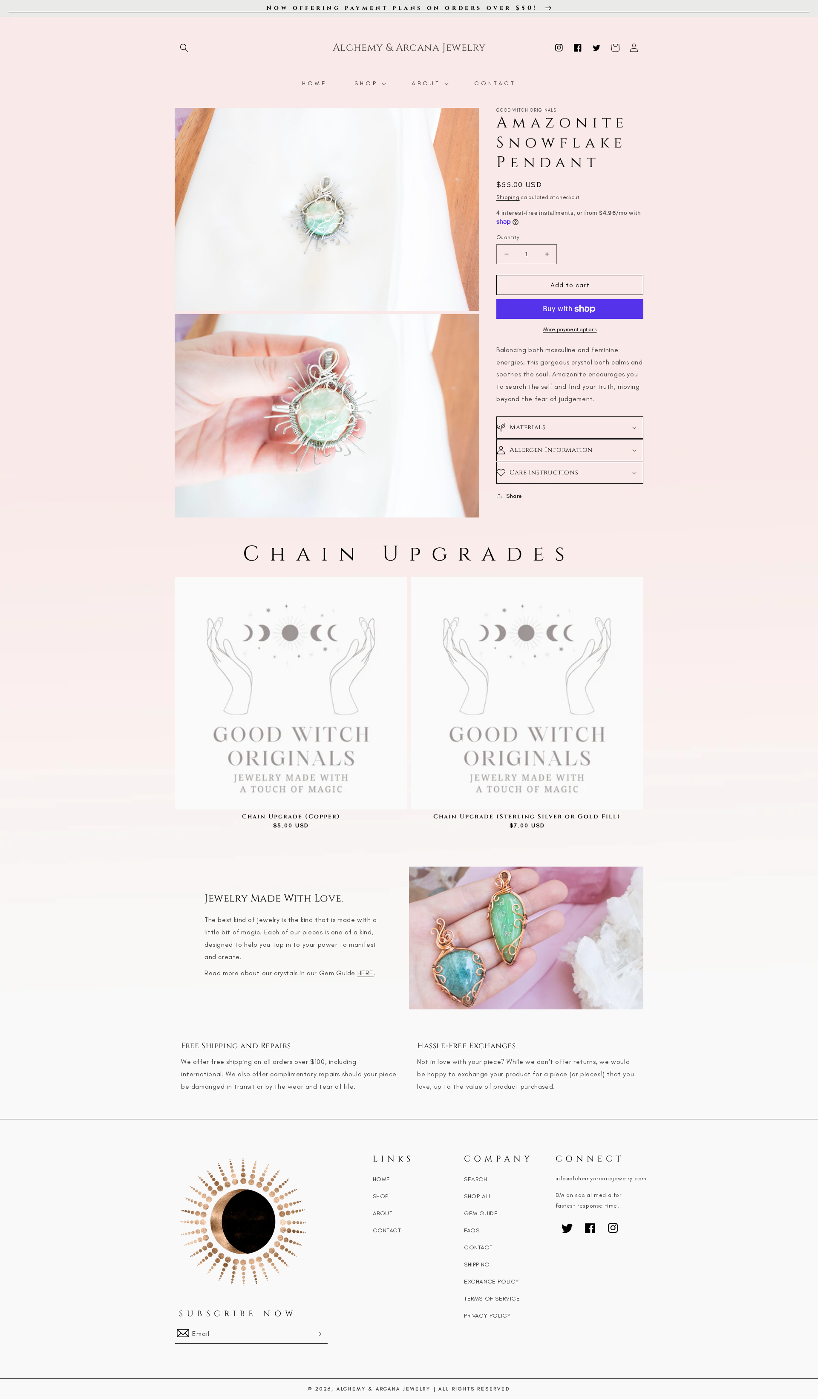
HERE (365, 973)
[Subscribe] (318, 1334)
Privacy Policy (487, 1315)
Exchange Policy (491, 1281)
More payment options (570, 329)
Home (381, 1179)
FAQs (471, 1230)
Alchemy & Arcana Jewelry (384, 1389)
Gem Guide (481, 1213)
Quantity (507, 237)
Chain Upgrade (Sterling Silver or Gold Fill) (527, 817)
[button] (184, 47)
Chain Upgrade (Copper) (291, 817)
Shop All (478, 1196)
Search (475, 1179)
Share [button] (514, 496)
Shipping (508, 197)
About (383, 1213)
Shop (381, 1196)
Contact (387, 1230)
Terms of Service (492, 1298)
